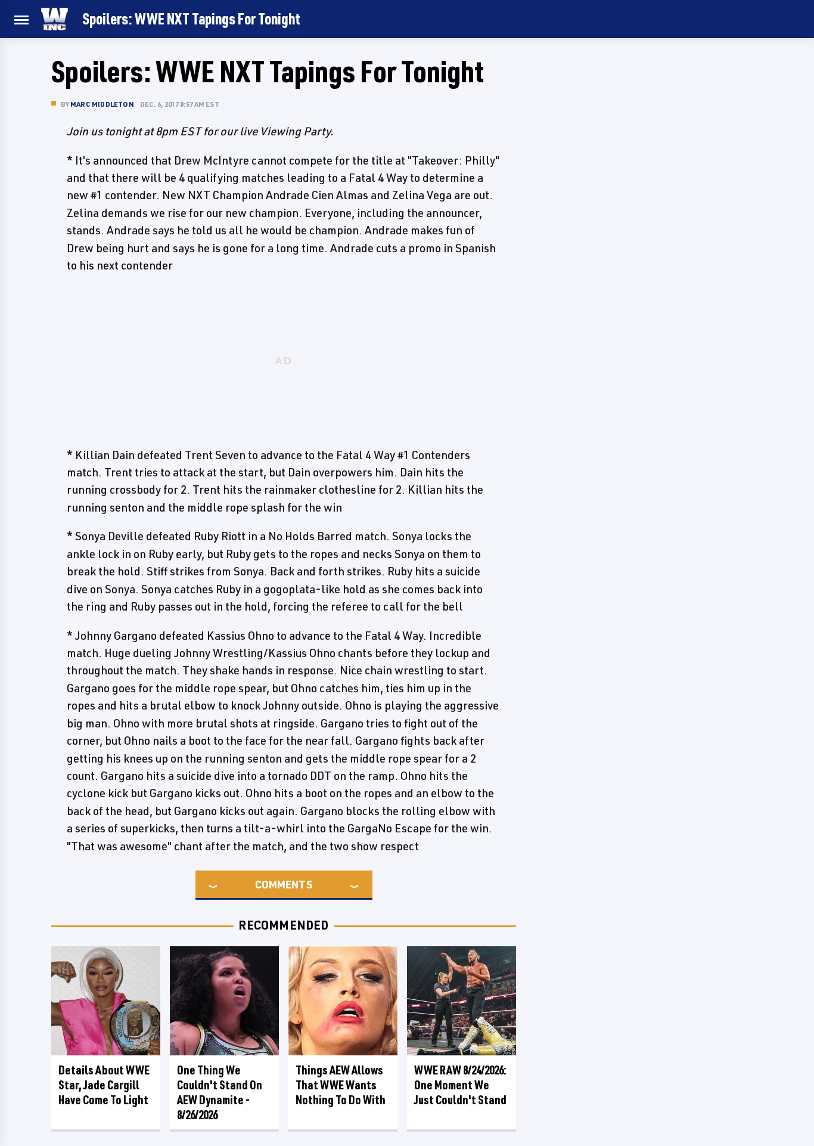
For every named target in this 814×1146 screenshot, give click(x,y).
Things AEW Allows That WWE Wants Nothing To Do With (341, 1085)
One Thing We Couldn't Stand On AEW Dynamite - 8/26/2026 (219, 1092)
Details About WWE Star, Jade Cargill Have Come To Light (104, 1085)
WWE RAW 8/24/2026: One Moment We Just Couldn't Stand (460, 1085)
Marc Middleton (102, 104)
